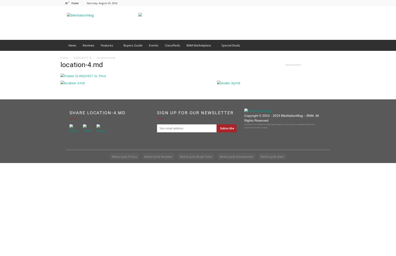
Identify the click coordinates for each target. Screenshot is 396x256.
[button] (330, 45)
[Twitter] (332, 3)
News (72, 45)
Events (153, 45)
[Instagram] (324, 3)
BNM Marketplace (199, 45)
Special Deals (230, 45)
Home (64, 58)
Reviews (88, 45)
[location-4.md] (83, 76)
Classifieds (172, 45)
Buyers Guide (133, 45)
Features (107, 45)
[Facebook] (317, 3)
